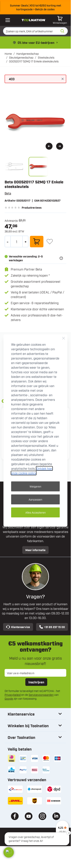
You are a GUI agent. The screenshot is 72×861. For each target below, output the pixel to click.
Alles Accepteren (35, 512)
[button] (8, 852)
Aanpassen (35, 499)
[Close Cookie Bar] (63, 338)
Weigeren (35, 486)
